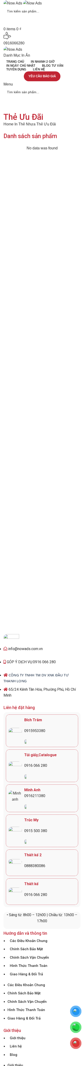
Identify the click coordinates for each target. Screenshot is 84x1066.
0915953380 (34, 731)
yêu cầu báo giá (42, 76)
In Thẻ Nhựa (25, 124)
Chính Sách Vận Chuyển (29, 957)
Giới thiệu (17, 1038)
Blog (13, 1055)
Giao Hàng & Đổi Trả (26, 974)
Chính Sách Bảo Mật (26, 949)
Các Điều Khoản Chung (28, 941)
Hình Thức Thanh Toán (28, 966)
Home (9, 124)
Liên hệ (16, 1046)
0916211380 (34, 796)
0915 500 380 (35, 831)
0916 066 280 (35, 765)
